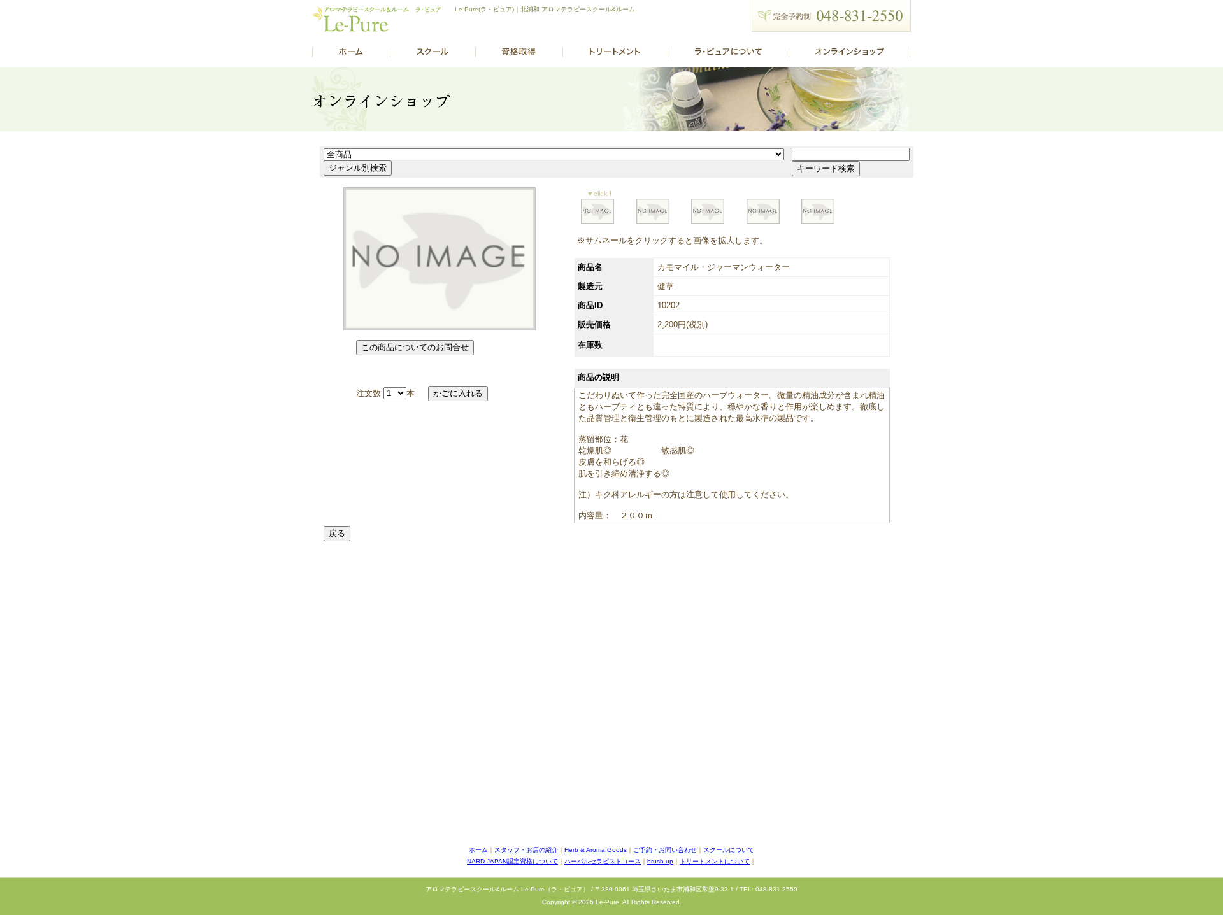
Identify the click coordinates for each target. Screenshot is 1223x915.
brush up (660, 861)
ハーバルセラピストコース (602, 861)
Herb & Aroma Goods (595, 849)
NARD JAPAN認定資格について (512, 861)
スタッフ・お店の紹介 (526, 849)
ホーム (478, 849)
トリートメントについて (715, 861)
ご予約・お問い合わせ (665, 849)
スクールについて (728, 849)
